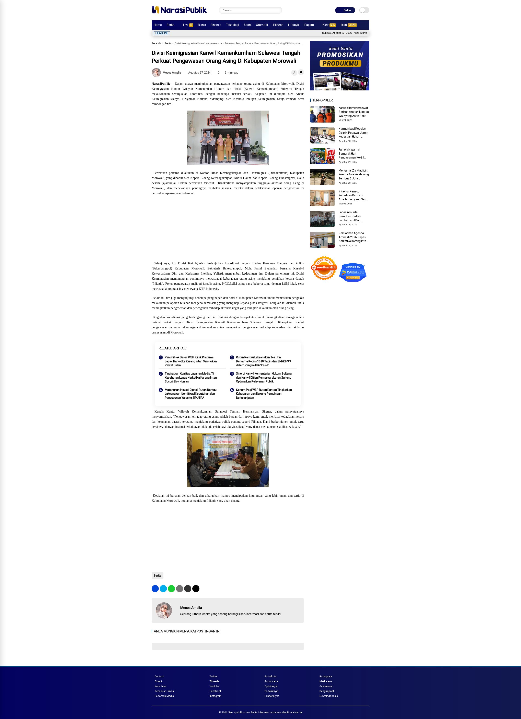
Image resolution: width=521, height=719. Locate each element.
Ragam (309, 25)
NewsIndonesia (329, 695)
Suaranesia (326, 686)
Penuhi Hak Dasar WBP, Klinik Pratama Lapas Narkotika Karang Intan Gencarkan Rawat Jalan (191, 361)
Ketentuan (160, 686)
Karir (329, 25)
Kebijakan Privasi (164, 691)
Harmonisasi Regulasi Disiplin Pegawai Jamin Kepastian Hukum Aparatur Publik (353, 133)
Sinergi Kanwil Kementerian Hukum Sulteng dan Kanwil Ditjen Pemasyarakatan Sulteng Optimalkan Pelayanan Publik (264, 377)
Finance (216, 25)
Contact (159, 676)
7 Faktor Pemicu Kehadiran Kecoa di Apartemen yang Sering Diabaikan (354, 196)
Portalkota (271, 676)
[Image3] (339, 89)
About (158, 681)
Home (158, 25)
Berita (170, 25)
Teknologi (232, 25)
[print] (179, 588)
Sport (247, 25)
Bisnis (202, 25)
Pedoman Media (164, 695)
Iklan (348, 25)
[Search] (278, 10)
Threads (214, 681)
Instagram (215, 695)
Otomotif (262, 25)
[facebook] (155, 588)
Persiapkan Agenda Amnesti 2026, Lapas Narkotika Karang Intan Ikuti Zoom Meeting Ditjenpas (353, 237)
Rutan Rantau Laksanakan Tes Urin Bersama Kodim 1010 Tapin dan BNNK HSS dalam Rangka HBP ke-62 (263, 361)
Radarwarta (271, 681)
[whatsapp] (171, 588)
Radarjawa (326, 676)
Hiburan (278, 25)
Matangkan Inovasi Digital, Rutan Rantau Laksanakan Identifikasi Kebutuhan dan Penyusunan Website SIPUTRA (191, 393)
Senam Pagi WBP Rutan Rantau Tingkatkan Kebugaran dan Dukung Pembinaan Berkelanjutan (264, 393)
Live (187, 25)
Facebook (216, 691)
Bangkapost (327, 691)
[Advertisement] (228, 228)
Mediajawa (326, 681)
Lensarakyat (272, 695)
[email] (187, 588)
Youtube (214, 686)
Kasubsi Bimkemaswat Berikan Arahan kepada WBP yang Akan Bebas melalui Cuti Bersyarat (354, 112)
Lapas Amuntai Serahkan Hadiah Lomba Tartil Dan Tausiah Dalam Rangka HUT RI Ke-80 (353, 216)
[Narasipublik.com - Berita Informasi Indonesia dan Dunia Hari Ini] (179, 15)
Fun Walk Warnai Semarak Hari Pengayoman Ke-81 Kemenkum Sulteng (351, 154)
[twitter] (163, 588)
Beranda (156, 43)
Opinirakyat (271, 686)
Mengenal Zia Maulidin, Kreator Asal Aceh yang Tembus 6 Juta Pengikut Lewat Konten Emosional (354, 175)
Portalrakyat (271, 691)
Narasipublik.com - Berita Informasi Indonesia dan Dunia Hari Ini (265, 712)
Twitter (214, 676)
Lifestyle (294, 25)
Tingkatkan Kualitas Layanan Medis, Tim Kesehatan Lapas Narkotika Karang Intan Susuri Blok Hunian (191, 377)
